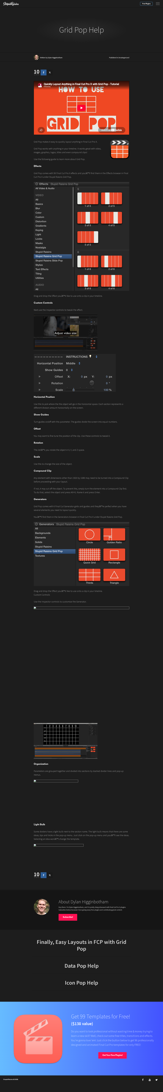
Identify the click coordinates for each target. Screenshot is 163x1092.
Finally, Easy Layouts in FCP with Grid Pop (81, 945)
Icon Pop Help (81, 982)
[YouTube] (149, 1079)
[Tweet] (50, 72)
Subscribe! (68, 917)
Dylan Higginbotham (55, 58)
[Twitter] (156, 1079)
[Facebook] (142, 1079)
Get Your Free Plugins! (112, 1055)
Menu (158, 4)
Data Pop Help (81, 965)
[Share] (43, 72)
